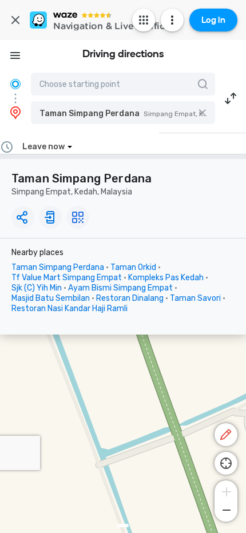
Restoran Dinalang (130, 298)
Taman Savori (195, 298)
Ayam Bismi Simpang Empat (120, 288)
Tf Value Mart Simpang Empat (66, 278)
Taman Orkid (133, 267)
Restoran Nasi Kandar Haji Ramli (69, 308)
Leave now (43, 147)
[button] (123, 112)
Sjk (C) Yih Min (36, 288)
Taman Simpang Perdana (57, 267)
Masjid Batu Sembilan (50, 298)
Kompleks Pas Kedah (166, 278)
